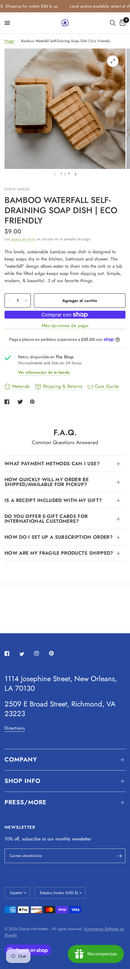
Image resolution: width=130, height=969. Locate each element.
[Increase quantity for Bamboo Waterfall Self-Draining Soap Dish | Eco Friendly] (26, 300)
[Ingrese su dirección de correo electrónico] (119, 856)
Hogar (10, 41)
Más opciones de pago (65, 325)
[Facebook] (11, 653)
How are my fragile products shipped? (59, 553)
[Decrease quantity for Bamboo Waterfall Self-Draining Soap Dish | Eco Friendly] (9, 300)
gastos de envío (23, 239)
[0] (121, 22)
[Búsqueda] (113, 22)
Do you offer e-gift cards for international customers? (46, 519)
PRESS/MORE (26, 802)
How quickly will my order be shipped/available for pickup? (47, 482)
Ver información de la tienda (44, 372)
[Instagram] (40, 653)
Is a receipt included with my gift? (53, 500)
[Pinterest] (55, 653)
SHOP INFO (23, 781)
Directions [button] (15, 728)
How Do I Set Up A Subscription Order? (59, 537)
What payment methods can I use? (52, 463)
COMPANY (21, 759)
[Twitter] (26, 653)
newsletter (81, 839)
